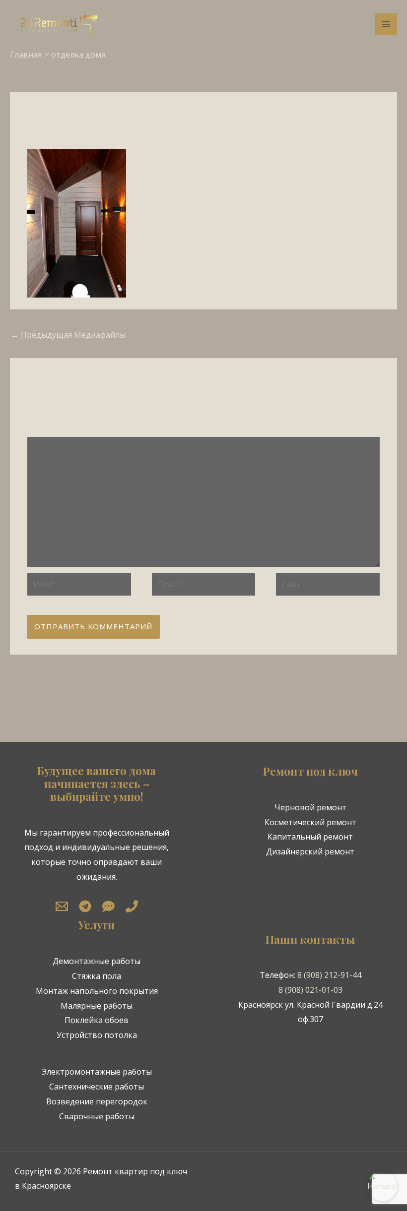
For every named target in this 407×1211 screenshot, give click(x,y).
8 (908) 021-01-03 (310, 989)
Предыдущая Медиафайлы (68, 334)
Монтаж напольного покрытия (97, 990)
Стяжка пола (96, 975)
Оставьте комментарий (74, 126)
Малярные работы (97, 1005)
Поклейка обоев (97, 1020)
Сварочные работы (97, 1116)
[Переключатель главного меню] (386, 24)
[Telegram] (85, 906)
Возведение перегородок (96, 1101)
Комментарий (57, 428)
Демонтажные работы (96, 961)
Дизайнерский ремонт (310, 851)
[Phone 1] (132, 906)
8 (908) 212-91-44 (329, 974)
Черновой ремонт (310, 807)
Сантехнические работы (96, 1086)
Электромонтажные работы (97, 1071)
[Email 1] (62, 906)
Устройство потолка (97, 1034)
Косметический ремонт (310, 822)
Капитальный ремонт (310, 836)
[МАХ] (108, 906)
